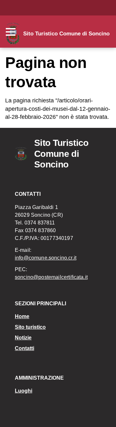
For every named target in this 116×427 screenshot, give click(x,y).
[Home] (24, 154)
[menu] (12, 32)
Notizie (23, 337)
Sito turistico (30, 327)
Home (22, 316)
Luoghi (23, 391)
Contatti (24, 348)
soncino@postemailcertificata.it (51, 277)
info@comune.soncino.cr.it (45, 258)
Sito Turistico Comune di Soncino (66, 34)
